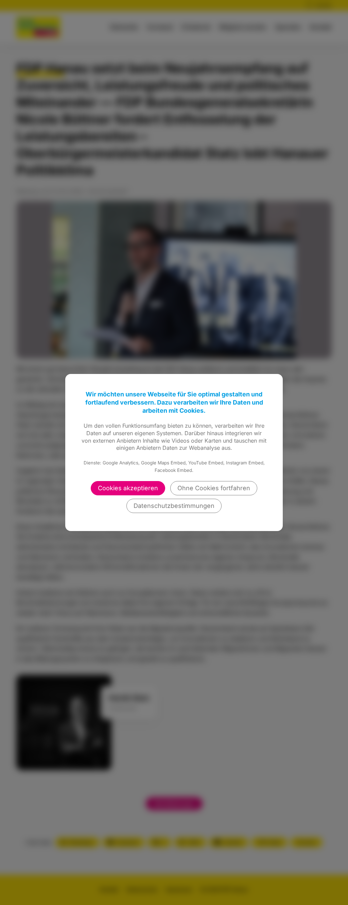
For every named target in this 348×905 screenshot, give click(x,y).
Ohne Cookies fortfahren (213, 488)
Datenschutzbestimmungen (174, 505)
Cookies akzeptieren (128, 488)
